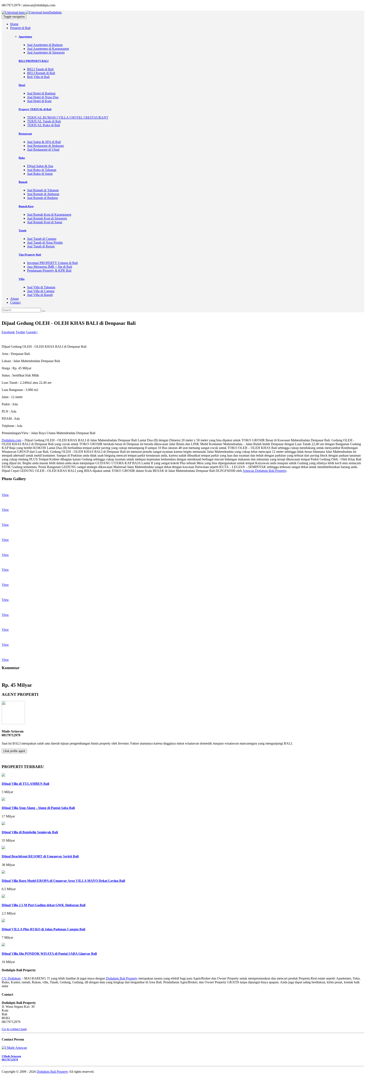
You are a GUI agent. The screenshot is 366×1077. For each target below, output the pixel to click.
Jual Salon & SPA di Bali (44, 142)
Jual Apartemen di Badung (45, 45)
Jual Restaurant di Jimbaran (45, 145)
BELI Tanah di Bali (40, 69)
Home (14, 24)
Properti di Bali (20, 28)
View (5, 495)
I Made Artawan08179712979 (11, 1058)
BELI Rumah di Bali (41, 73)
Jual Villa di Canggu (40, 291)
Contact (15, 302)
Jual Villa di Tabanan (41, 287)
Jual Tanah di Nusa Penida (45, 242)
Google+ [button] (32, 332)
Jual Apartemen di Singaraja (46, 52)
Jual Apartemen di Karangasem (48, 48)
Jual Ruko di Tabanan (41, 170)
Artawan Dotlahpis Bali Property (264, 470)
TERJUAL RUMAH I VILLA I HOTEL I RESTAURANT (67, 117)
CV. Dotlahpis (11, 978)
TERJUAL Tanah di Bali (44, 121)
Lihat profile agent (14, 751)
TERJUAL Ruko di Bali (43, 125)
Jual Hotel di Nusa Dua (42, 97)
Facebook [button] (8, 332)
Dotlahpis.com (11, 440)
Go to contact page (14, 1029)
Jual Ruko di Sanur (40, 173)
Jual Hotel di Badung (41, 93)
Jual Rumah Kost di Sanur (44, 222)
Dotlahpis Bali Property (121, 978)
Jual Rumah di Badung (42, 198)
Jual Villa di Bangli (40, 295)
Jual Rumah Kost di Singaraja (47, 218)
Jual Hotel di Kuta (39, 101)
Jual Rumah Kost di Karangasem (49, 214)
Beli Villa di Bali (38, 77)
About (14, 298)
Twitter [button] (20, 332)
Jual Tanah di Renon (41, 246)
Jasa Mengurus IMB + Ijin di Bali (49, 266)
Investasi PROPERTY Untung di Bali (52, 263)
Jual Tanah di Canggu (41, 238)
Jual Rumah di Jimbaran (43, 194)
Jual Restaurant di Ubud (43, 149)
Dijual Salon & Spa (40, 166)
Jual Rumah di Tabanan (43, 190)
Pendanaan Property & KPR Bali (49, 270)
